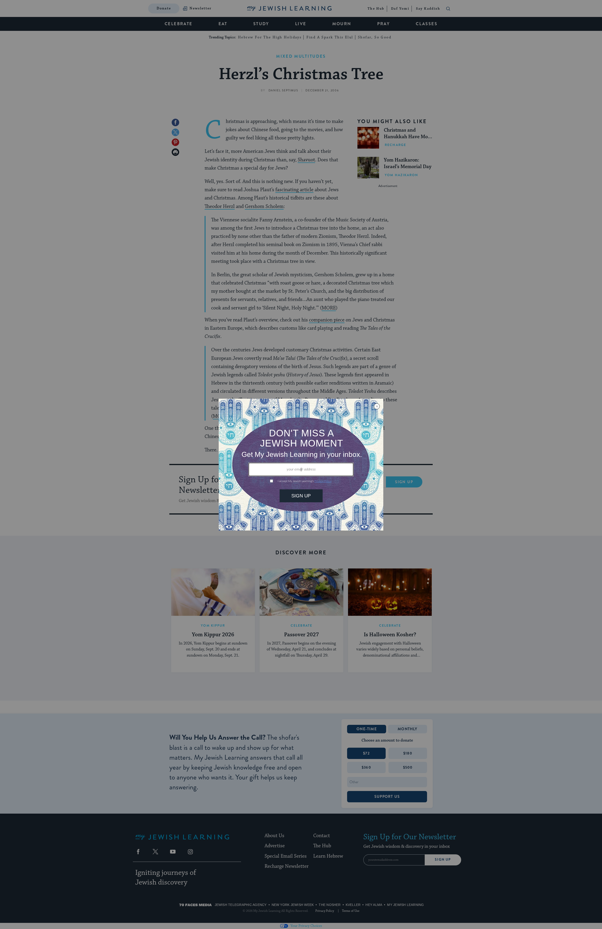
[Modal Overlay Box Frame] (301, 465)
